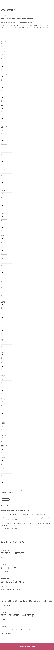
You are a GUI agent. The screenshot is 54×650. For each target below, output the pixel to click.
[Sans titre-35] (4, 265)
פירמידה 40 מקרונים (13, 553)
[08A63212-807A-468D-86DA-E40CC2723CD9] (4, 370)
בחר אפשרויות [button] (5, 550)
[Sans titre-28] (4, 80)
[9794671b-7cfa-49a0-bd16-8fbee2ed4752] (4, 429)
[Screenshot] (4, 417)
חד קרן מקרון (8, 567)
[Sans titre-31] (4, 144)
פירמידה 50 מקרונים (13, 581)
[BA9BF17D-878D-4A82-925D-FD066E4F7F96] (4, 334)
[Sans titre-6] (4, 441)
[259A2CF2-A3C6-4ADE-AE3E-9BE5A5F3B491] (4, 321)
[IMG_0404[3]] (4, 287)
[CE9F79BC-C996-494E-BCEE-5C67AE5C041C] (4, 242)
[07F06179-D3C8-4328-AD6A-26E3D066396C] (4, 295)
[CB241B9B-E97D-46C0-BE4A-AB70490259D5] (4, 35)
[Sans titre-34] (4, 111)
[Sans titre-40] (4, 231)
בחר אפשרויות (5, 564)
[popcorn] (4, 475)
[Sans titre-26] (4, 220)
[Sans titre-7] (4, 382)
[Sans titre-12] (4, 405)
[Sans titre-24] (4, 175)
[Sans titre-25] (4, 186)
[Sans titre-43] (4, 197)
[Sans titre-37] (4, 133)
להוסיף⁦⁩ (4, 44)
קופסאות (8, 33)
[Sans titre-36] (4, 101)
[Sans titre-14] (4, 358)
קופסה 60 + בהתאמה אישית (17, 615)
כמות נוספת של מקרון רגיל (16, 629)
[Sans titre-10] (4, 452)
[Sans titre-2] (4, 464)
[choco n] (4, 47)
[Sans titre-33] (4, 254)
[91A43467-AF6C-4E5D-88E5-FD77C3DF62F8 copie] (4, 308)
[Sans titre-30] (4, 209)
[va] (4, 91)
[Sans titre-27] (4, 122)
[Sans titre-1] (4, 394)
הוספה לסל (5, 499)
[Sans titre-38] (4, 165)
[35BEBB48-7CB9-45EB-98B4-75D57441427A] (4, 346)
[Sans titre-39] (4, 154)
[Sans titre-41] (4, 58)
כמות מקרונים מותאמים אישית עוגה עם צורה (27, 601)
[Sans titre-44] (4, 276)
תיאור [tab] (2, 501)
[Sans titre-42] (4, 70)
